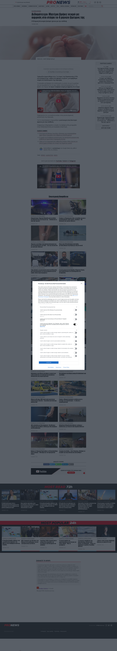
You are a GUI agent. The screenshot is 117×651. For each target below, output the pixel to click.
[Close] (82, 283)
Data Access (58, 367)
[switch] (75, 310)
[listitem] (58, 307)
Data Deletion (51, 367)
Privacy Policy (66, 367)
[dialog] (58, 325)
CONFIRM (48, 362)
